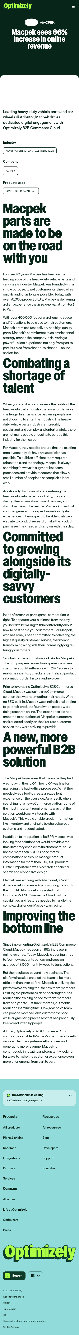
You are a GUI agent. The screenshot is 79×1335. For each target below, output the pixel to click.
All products (11, 1127)
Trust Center (9, 1309)
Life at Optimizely (15, 1210)
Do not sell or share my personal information (24, 1321)
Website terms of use (13, 1296)
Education (50, 1168)
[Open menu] (73, 6)
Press (7, 1230)
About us (9, 1199)
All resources (52, 1127)
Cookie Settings (11, 1327)
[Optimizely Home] (17, 6)
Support (48, 1158)
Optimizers (10, 1220)
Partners (9, 1168)
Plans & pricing (13, 1138)
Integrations (11, 1158)
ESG (5, 1315)
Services (9, 1178)
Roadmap (9, 1148)
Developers (50, 1148)
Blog (46, 1138)
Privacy (6, 1302)
